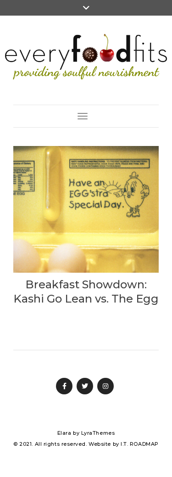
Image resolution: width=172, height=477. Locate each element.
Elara (64, 433)
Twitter (85, 386)
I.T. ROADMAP (140, 444)
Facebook (64, 386)
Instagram (105, 386)
